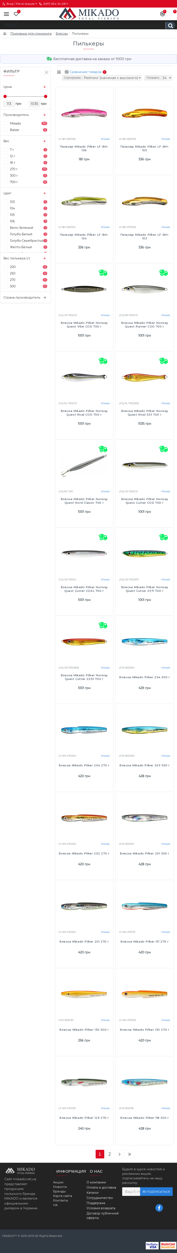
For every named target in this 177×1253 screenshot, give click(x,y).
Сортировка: (72, 77)
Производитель (16, 115)
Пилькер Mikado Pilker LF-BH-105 (144, 148)
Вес (6, 141)
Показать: (153, 77)
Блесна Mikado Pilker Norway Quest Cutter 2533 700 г (84, 677)
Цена (7, 87)
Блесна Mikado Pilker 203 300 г (144, 765)
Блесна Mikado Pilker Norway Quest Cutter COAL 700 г (84, 588)
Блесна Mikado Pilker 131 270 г (144, 941)
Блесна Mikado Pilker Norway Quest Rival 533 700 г (144, 412)
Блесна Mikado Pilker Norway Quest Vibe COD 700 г (84, 324)
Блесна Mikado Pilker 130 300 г (84, 1029)
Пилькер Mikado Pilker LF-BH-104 (84, 236)
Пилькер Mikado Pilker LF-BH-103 (144, 236)
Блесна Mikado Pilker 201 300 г (144, 853)
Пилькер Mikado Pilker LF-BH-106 (84, 148)
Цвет (7, 193)
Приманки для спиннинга (31, 34)
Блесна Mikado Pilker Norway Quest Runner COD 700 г (144, 324)
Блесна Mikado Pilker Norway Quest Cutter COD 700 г (144, 500)
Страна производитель (21, 297)
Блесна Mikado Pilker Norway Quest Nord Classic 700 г (84, 500)
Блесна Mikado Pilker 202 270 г (84, 853)
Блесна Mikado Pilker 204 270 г (84, 765)
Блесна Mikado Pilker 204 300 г (144, 677)
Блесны (62, 34)
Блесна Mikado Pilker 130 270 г (144, 1029)
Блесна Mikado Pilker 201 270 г (84, 941)
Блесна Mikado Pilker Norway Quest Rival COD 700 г (84, 412)
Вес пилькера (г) (16, 258)
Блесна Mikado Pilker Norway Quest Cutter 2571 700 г (144, 588)
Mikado (105, 138)
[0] (15, 14)
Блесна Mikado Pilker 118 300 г (144, 1117)
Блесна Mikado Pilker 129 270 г (84, 1117)
